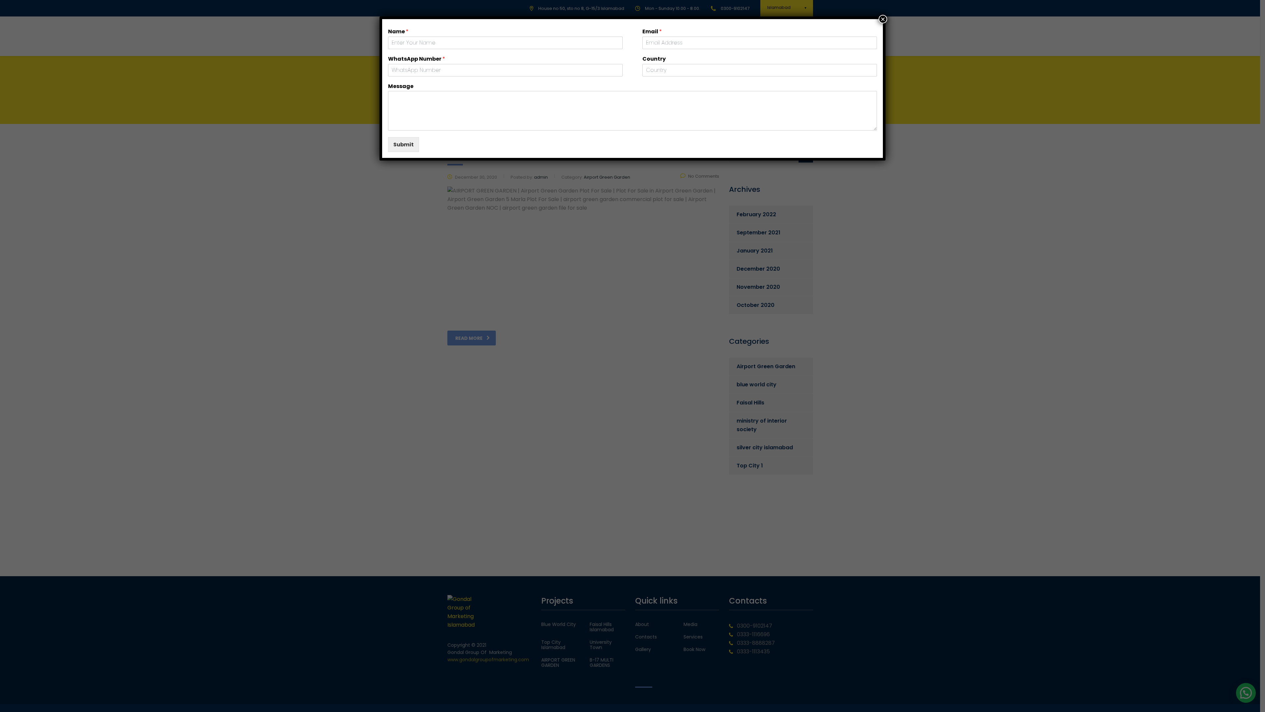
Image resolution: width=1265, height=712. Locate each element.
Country (654, 59)
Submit (403, 144)
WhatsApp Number (416, 59)
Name (398, 31)
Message (400, 86)
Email (652, 31)
